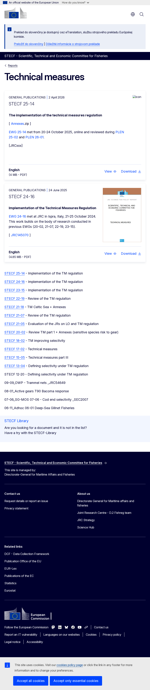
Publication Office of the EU (22, 561)
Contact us (101, 627)
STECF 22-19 (14, 298)
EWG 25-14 (17, 132)
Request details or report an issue (26, 501)
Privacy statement (16, 508)
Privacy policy (112, 634)
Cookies (91, 634)
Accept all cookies (31, 681)
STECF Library (16, 421)
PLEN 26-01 (34, 137)
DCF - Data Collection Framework (26, 554)
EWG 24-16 (17, 216)
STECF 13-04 (14, 366)
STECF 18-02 (14, 341)
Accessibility (35, 642)
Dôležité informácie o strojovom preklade (73, 44)
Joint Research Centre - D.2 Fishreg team (104, 513)
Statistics (10, 583)
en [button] (133, 14)
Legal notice (12, 642)
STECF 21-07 (14, 315)
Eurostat (10, 590)
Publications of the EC (19, 576)
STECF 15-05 (14, 357)
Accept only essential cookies (75, 681)
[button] (110, 171)
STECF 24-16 (14, 282)
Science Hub (85, 527)
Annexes (17, 124)
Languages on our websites (61, 634)
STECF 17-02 (14, 349)
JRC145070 (20, 235)
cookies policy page (70, 665)
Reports (13, 65)
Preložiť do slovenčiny (28, 44)
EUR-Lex (10, 568)
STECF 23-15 (14, 290)
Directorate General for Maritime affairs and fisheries (105, 503)
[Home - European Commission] (15, 12)
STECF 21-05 (14, 324)
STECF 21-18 (14, 307)
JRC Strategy (86, 520)
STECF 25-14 (14, 273)
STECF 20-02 (14, 332)
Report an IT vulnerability (20, 634)
